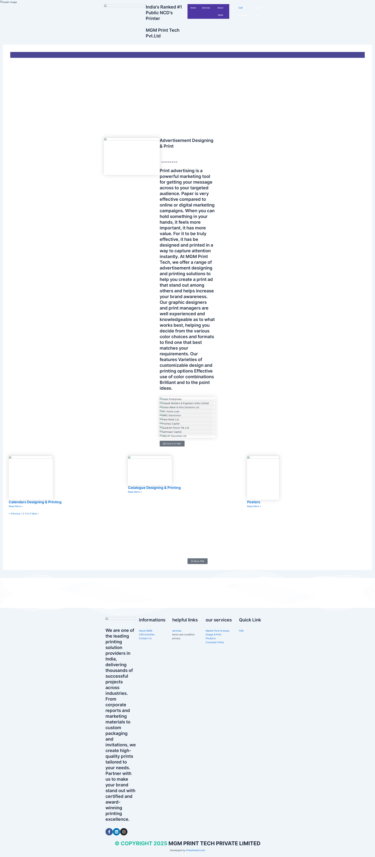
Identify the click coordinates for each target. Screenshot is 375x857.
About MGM (220, 11)
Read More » (16, 506)
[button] (211, 7)
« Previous (14, 513)
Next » (35, 513)
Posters (253, 502)
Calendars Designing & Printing (35, 502)
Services (206, 7)
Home (193, 7)
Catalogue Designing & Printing (154, 488)
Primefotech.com (195, 850)
